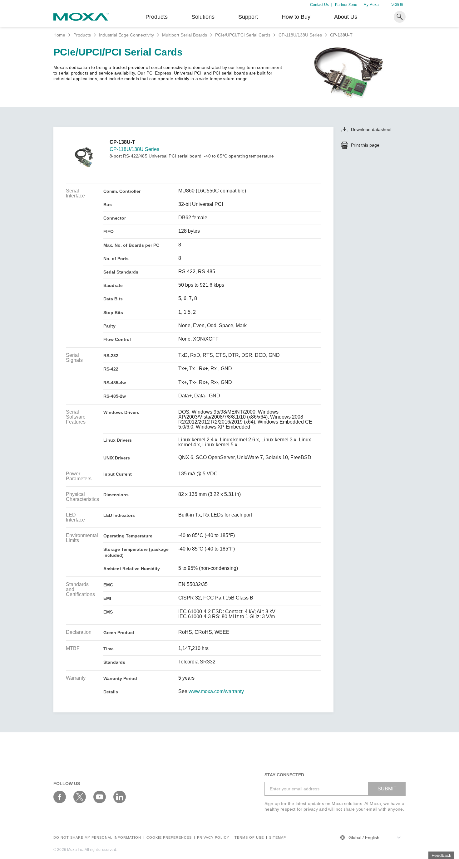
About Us (345, 17)
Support (248, 17)
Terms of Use (249, 837)
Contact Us (319, 5)
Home (59, 34)
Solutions (203, 17)
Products (82, 34)
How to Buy (296, 17)
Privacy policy (213, 837)
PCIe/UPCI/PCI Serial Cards (242, 34)
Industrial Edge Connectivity (126, 34)
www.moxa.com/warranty (216, 691)
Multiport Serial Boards (184, 34)
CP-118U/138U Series (300, 34)
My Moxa (371, 5)
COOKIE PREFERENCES (169, 837)
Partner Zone (346, 5)
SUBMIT (387, 788)
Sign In (397, 4)
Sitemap (277, 837)
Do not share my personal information (97, 837)
